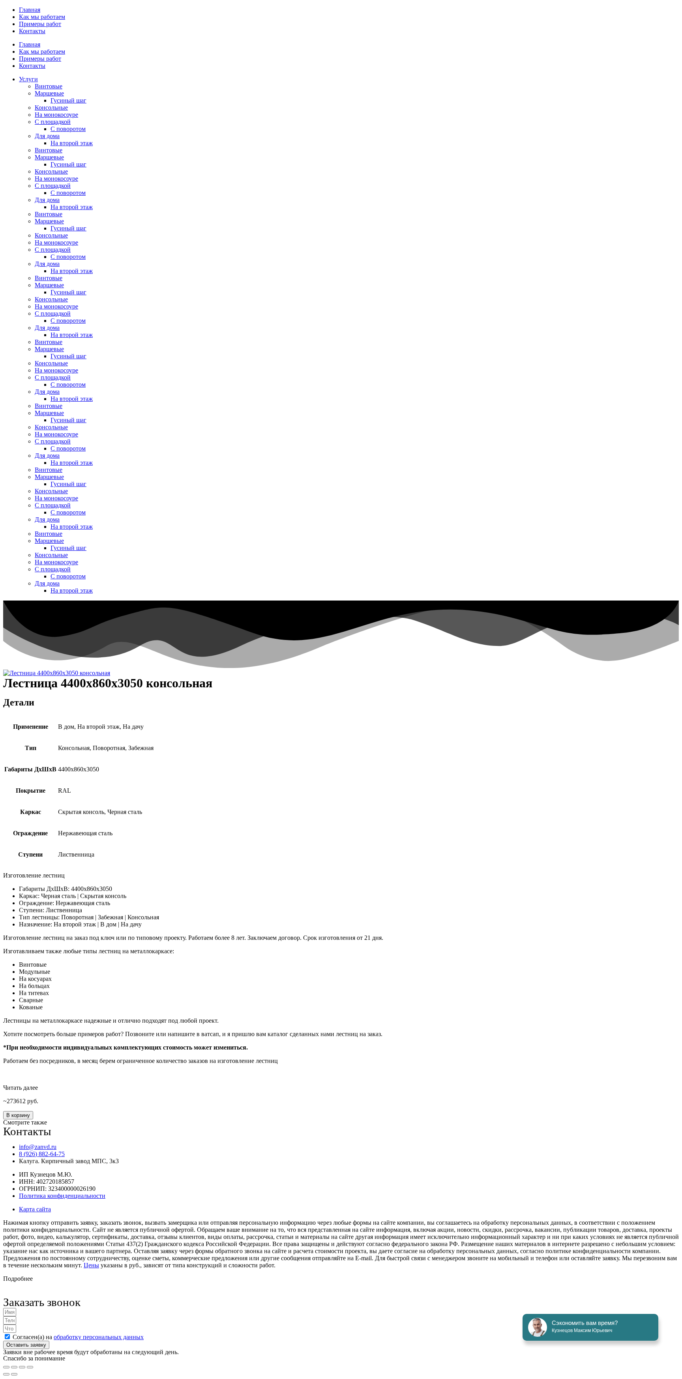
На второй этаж (72, 143)
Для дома (47, 136)
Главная (29, 9)
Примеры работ (40, 24)
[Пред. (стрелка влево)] (6, 1374)
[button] (341, 1087)
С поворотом (68, 128)
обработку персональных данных (99, 1337)
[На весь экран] (14, 1367)
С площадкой (53, 121)
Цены (91, 1265)
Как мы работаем (42, 16)
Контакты (32, 31)
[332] (56, 673)
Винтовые (48, 86)
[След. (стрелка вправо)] (14, 1374)
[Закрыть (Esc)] (30, 1367)
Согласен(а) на (78, 1337)
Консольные (51, 107)
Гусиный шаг (68, 100)
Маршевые (49, 93)
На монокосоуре (56, 114)
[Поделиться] (22, 1367)
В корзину (18, 1115)
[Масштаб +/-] (6, 1367)
